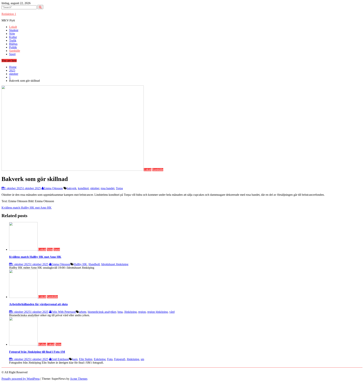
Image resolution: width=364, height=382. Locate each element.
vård (172, 311)
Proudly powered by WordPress (21, 378)
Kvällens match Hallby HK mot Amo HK (27, 207)
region (142, 311)
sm (142, 359)
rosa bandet (107, 188)
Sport (12, 54)
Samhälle (14, 50)
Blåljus (13, 43)
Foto (110, 359)
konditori (83, 188)
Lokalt (13, 26)
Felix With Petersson (63, 311)
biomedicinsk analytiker (102, 311)
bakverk (71, 188)
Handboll (94, 264)
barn (75, 359)
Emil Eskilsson (60, 359)
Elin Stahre (85, 359)
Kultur (13, 37)
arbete (82, 311)
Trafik (12, 40)
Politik (13, 47)
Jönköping (130, 311)
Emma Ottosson (53, 188)
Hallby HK (80, 264)
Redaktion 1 (9, 14)
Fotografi (119, 359)
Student (13, 30)
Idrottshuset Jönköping (114, 264)
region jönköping (157, 311)
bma (120, 311)
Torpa (119, 188)
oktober (94, 188)
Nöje (12, 33)
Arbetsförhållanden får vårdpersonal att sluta (38, 304)
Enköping (100, 359)
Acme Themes (78, 378)
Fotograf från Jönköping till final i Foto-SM (37, 351)
